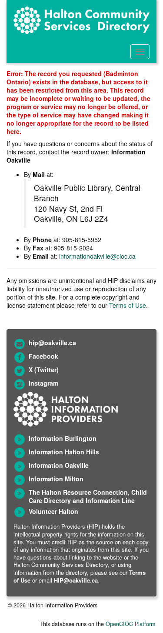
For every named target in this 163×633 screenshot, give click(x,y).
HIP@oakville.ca (76, 580)
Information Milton (56, 478)
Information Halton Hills (64, 451)
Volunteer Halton (53, 511)
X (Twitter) (44, 369)
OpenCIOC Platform (130, 624)
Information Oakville (59, 465)
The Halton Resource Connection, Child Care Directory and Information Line (88, 496)
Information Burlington (62, 438)
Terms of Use (127, 305)
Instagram (43, 383)
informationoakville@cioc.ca (97, 256)
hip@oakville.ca (52, 342)
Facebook (43, 356)
